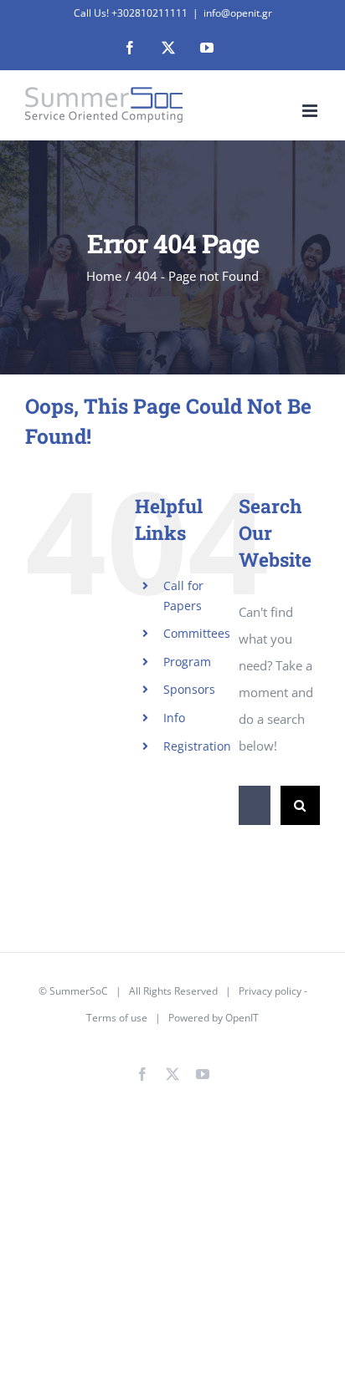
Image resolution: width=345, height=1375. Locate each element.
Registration (197, 746)
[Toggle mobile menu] (311, 111)
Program (187, 662)
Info (174, 718)
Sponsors (189, 689)
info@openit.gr (237, 13)
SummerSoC (78, 991)
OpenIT (242, 1018)
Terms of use (116, 1018)
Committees (196, 633)
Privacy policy (270, 991)
